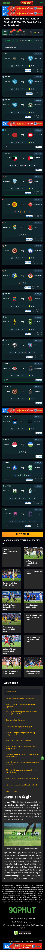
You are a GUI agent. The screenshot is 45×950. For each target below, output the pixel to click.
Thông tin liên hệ (11, 792)
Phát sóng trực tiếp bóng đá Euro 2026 (18, 740)
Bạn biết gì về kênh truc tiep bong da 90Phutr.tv (21, 698)
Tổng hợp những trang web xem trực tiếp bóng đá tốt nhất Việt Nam (22, 771)
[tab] (5, 32)
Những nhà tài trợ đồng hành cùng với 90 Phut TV (22, 778)
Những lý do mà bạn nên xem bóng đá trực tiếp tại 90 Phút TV (22, 763)
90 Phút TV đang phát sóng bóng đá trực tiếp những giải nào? (20, 734)
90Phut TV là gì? (11, 692)
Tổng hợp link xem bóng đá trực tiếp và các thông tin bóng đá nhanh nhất (22, 713)
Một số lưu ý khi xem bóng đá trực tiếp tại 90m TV (22, 785)
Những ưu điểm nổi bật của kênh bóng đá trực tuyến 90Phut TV (21, 705)
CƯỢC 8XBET (27, 3)
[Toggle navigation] (41, 3)
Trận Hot (26, 40)
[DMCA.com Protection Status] (22, 933)
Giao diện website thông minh (15, 720)
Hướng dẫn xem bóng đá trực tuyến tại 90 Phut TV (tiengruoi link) (22, 748)
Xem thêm (21, 534)
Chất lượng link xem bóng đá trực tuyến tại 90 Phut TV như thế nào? (22, 755)
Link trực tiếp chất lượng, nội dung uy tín (19, 727)
